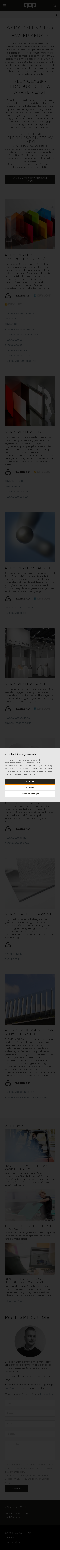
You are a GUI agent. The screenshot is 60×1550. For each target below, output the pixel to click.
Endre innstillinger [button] (30, 794)
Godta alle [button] (30, 781)
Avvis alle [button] (30, 787)
